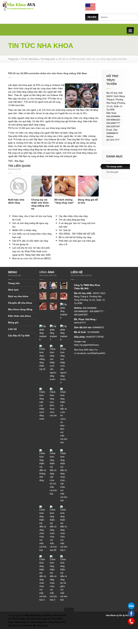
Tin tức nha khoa (29, 59)
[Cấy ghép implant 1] (53, 296)
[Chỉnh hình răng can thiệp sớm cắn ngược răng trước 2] (63, 364)
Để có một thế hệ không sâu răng (75, 237)
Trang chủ (13, 59)
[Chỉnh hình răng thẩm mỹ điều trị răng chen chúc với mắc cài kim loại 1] (63, 528)
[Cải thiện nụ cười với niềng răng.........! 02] (63, 285)
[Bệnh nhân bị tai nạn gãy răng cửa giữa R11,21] (42, 285)
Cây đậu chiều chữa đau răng (73, 216)
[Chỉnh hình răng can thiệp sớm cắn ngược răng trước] (53, 363)
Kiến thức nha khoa (19, 316)
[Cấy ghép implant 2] (63, 296)
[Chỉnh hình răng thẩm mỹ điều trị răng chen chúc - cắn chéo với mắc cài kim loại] (63, 475)
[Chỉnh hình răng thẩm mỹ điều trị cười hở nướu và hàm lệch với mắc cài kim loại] (63, 416)
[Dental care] (90, 6)
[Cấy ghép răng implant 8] (63, 333)
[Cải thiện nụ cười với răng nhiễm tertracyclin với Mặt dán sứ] (42, 296)
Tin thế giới (112, 172)
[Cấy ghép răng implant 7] (53, 333)
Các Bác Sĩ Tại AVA (19, 335)
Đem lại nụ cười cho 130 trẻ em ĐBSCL (31, 258)
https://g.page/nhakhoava (86, 345)
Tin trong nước (48, 59)
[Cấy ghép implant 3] (42, 306)
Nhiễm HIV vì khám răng (24, 230)
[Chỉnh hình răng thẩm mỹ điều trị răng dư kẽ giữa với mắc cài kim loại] (63, 578)
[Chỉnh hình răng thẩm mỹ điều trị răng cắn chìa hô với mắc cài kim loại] (53, 472)
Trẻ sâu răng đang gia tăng (72, 219)
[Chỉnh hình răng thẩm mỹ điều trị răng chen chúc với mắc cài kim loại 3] (53, 578)
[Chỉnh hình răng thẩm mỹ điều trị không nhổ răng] (42, 465)
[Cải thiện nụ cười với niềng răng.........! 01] (53, 285)
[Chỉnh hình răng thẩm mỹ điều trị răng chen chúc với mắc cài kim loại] (42, 528)
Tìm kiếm (91, 17)
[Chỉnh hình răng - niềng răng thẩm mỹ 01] (42, 358)
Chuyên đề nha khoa (20, 302)
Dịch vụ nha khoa (18, 296)
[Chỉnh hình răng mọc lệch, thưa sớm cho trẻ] (53, 402)
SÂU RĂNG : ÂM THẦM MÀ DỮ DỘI (77, 234)
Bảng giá (13, 322)
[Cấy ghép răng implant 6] (42, 333)
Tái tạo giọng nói (20, 244)
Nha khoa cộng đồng (20, 309)
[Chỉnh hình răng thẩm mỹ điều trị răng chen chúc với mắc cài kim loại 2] (42, 578)
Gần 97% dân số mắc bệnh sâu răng (30, 241)
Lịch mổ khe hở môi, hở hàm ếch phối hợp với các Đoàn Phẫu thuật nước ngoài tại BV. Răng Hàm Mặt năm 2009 (31, 251)
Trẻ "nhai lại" (65, 230)
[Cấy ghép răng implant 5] (63, 311)
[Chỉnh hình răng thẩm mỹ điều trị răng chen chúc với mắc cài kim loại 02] (53, 528)
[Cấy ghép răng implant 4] (53, 306)
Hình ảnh (13, 289)
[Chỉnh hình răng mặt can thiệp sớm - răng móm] (42, 404)
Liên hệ (12, 329)
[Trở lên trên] (69, 610)
